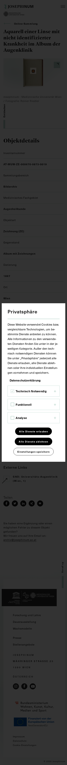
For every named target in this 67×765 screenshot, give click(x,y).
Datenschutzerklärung (25, 380)
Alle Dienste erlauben (33, 431)
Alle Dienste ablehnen (33, 441)
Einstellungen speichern (33, 451)
